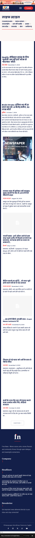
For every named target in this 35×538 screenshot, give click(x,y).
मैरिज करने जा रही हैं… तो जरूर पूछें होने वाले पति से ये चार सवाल (16, 282)
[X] (17, 528)
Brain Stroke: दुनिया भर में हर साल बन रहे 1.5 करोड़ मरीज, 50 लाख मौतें (15, 107)
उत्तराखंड (14, 26)
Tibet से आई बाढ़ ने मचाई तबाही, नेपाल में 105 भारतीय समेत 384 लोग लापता (16, 476)
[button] (17, 535)
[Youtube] (27, 528)
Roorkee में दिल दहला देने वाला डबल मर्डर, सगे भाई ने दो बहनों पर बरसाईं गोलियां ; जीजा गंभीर (17, 489)
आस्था (27, 24)
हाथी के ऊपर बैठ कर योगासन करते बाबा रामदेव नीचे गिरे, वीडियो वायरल (17, 402)
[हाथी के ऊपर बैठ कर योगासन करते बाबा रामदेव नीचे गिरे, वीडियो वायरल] (17, 387)
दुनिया (4, 112)
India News (19, 21)
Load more (17, 423)
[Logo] (17, 436)
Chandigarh (7, 21)
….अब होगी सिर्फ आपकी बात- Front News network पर (17, 320)
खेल (21, 26)
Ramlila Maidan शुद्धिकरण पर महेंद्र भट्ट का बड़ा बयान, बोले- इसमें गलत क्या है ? (17, 495)
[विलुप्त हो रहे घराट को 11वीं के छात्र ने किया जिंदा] (17, 346)
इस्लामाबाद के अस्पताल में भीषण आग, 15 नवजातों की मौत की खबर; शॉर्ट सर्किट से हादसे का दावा (16, 482)
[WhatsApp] (22, 528)
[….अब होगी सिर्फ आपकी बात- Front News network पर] (17, 306)
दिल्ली (5, 246)
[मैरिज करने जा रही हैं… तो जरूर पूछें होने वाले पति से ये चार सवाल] (17, 268)
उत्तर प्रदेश (5, 26)
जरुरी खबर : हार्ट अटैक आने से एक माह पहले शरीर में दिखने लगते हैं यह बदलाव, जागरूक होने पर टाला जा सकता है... (17, 239)
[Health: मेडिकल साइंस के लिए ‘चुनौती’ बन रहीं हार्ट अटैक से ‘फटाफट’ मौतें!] (17, 44)
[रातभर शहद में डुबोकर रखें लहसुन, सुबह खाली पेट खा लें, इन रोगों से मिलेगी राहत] (17, 178)
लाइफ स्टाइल (7, 198)
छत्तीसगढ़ (28, 26)
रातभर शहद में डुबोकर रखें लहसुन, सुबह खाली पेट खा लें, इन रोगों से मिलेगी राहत (16, 193)
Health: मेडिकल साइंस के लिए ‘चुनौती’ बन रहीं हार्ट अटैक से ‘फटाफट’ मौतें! (15, 59)
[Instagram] (13, 528)
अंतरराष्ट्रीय (6, 24)
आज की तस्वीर (17, 24)
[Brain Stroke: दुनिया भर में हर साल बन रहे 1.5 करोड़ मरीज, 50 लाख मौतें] (17, 92)
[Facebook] (8, 528)
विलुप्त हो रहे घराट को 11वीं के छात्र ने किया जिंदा (17, 361)
